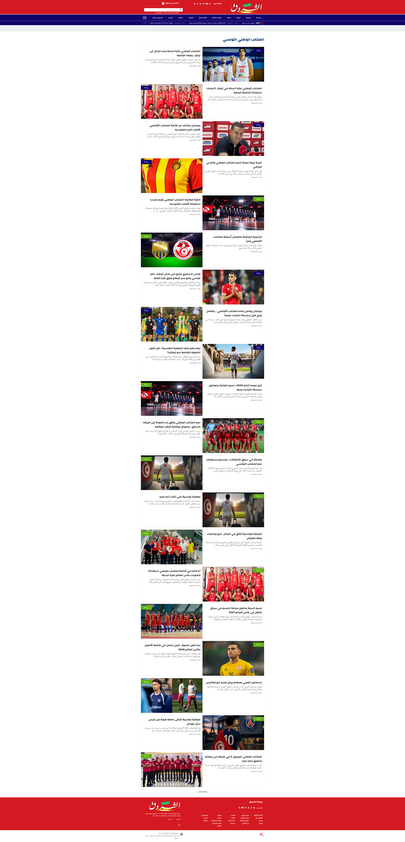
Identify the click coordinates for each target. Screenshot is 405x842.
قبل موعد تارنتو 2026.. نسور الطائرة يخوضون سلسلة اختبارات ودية (235, 387)
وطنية (248, 17)
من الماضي (245, 823)
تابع (179, 825)
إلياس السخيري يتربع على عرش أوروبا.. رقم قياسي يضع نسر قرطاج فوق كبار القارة (175, 276)
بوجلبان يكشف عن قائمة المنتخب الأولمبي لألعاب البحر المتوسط (174, 127)
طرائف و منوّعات (216, 821)
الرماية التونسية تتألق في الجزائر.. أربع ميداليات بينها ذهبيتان (234, 536)
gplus (203, 4)
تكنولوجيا (204, 815)
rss (200, 4)
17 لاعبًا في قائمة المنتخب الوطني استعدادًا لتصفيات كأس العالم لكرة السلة (174, 573)
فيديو (171, 17)
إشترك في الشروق (172, 3)
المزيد (145, 18)
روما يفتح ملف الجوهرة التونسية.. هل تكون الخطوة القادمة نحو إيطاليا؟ (174, 350)
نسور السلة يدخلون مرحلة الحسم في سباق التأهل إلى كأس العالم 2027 (236, 610)
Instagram (209, 4)
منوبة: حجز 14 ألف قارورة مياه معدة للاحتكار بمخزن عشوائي (219, 23)
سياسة (258, 17)
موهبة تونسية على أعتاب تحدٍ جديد (179, 496)
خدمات (205, 818)
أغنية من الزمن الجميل (216, 824)
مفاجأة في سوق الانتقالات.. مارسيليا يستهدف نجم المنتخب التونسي (234, 461)
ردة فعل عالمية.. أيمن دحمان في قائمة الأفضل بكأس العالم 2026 (172, 647)
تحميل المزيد (202, 791)
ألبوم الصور (245, 815)
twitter (195, 4)
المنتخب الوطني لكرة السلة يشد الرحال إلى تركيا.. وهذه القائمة (174, 53)
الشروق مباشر (158, 17)
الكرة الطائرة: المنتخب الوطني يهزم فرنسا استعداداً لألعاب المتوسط (175, 201)
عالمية (180, 17)
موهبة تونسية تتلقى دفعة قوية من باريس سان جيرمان (174, 721)
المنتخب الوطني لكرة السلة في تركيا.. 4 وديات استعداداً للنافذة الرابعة (234, 90)
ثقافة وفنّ (203, 17)
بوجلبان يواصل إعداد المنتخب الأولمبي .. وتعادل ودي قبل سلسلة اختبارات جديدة (234, 313)
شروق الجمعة (244, 821)
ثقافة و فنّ (259, 818)
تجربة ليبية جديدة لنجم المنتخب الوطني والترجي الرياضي (234, 164)
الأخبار (258, 23)
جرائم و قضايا (217, 17)
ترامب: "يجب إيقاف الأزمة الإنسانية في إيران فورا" (169, 23)
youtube (207, 4)
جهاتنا (238, 17)
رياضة (229, 17)
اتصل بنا (157, 13)
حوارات (219, 818)
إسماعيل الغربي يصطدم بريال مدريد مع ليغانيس (234, 682)
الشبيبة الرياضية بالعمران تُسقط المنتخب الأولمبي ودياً (237, 238)
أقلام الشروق (258, 815)
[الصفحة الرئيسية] (247, 6)
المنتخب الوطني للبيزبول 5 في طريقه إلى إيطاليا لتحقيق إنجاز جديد (233, 758)
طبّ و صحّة (231, 821)
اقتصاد (190, 17)
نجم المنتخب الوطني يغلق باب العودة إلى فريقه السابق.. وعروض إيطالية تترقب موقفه (171, 424)
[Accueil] (164, 805)
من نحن (170, 819)
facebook (197, 4)
